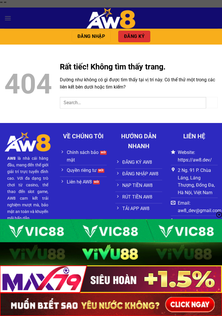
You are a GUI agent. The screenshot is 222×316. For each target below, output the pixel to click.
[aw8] (111, 18)
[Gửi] (212, 102)
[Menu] (7, 18)
